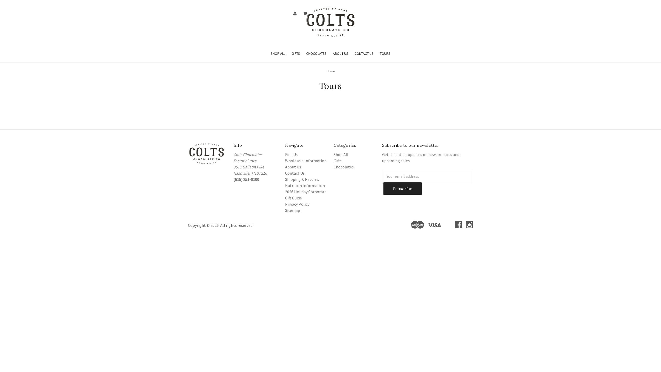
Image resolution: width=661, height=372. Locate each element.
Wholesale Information (306, 160)
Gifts (296, 53)
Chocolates (316, 53)
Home (331, 71)
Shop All (278, 53)
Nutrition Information (305, 185)
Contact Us (364, 53)
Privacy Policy (297, 204)
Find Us (291, 154)
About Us (340, 53)
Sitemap (292, 210)
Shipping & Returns (302, 179)
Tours (385, 53)
